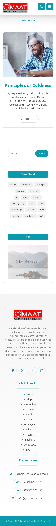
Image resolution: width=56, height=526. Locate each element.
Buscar (42, 153)
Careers (30, 409)
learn (25, 197)
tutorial (31, 210)
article (13, 185)
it (16, 197)
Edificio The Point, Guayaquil (32, 474)
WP (41, 216)
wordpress (29, 216)
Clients (30, 429)
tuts (42, 210)
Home (30, 394)
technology (17, 210)
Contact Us (30, 444)
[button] (49, 6)
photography (18, 203)
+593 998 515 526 (32, 482)
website (16, 216)
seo (41, 203)
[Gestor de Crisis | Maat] (15, 8)
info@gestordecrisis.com (32, 498)
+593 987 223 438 (32, 490)
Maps (30, 399)
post (32, 203)
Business (30, 439)
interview (34, 191)
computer (26, 185)
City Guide (30, 404)
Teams (30, 434)
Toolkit (30, 414)
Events (30, 449)
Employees (30, 424)
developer (40, 185)
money (36, 197)
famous (20, 191)
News (30, 419)
